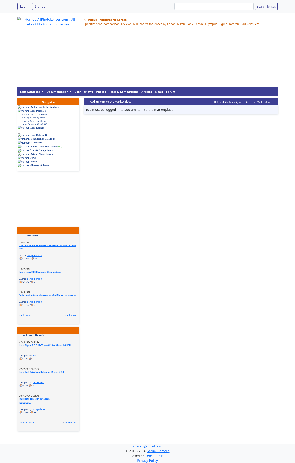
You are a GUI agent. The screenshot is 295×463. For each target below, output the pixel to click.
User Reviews (83, 92)
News (159, 92)
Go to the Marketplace (258, 102)
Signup (40, 6)
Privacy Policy (147, 460)
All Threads (70, 422)
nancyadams (39, 409)
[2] (23, 402)
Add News (26, 315)
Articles (146, 92)
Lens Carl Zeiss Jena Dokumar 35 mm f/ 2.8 (41, 372)
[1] (20, 402)
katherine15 (38, 382)
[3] (26, 402)
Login (24, 6)
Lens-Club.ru (155, 456)
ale (34, 355)
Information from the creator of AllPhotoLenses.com (47, 295)
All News (71, 315)
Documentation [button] (58, 92)
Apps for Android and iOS (34, 124)
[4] (29, 402)
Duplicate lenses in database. (34, 398)
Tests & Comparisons (123, 92)
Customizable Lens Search (34, 114)
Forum (170, 92)
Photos (101, 92)
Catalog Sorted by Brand (33, 117)
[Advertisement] (137, 59)
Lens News (31, 235)
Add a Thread (27, 422)
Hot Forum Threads (32, 335)
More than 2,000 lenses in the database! (40, 272)
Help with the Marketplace (228, 102)
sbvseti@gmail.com (147, 446)
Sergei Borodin (34, 255)
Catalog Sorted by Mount (34, 121)
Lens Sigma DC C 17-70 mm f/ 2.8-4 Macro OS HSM (45, 345)
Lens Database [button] (30, 92)
